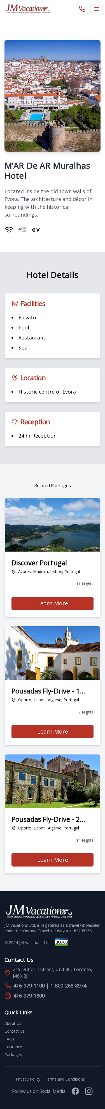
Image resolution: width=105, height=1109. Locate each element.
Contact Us (14, 1031)
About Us (12, 1023)
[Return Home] (27, 9)
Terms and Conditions (65, 1079)
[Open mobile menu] (96, 9)
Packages (13, 1054)
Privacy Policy (28, 1079)
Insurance (13, 1046)
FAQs (9, 1039)
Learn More (65, 605)
